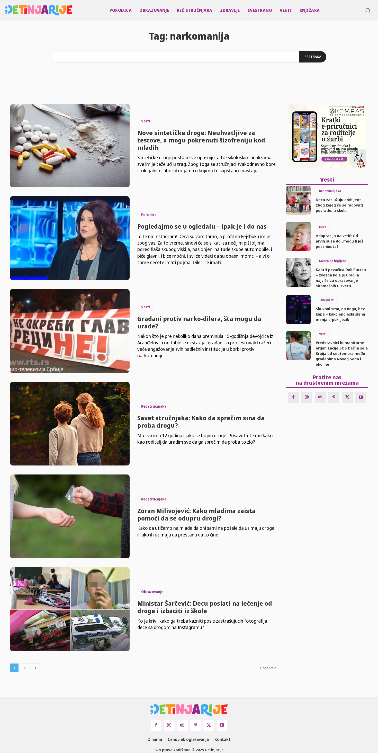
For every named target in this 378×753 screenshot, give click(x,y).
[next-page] (35, 668)
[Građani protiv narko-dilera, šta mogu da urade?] (70, 331)
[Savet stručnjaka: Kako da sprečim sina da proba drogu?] (70, 424)
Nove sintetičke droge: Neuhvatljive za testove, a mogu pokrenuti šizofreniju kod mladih (201, 140)
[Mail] (320, 397)
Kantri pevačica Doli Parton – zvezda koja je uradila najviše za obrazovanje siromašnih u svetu (341, 277)
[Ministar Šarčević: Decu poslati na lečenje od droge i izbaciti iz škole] (70, 609)
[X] (347, 397)
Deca (322, 227)
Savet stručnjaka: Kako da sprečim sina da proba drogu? (201, 421)
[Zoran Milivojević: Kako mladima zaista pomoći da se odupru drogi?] (70, 516)
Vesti (145, 121)
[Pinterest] (333, 397)
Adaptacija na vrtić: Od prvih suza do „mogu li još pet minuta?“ (339, 241)
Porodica (149, 214)
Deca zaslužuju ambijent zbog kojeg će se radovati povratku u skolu (339, 205)
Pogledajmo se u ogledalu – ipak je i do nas (202, 226)
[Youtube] (360, 397)
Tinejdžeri (327, 300)
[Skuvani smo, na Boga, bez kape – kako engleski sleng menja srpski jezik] (298, 309)
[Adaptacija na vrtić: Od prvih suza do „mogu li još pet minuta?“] (298, 236)
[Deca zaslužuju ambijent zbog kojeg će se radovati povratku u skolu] (298, 200)
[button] (368, 10)
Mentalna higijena (332, 261)
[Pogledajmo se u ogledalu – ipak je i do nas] (70, 238)
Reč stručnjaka (153, 406)
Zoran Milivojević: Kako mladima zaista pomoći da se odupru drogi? (196, 514)
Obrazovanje (152, 591)
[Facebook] (293, 397)
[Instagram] (306, 397)
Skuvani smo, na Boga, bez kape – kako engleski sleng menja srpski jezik (340, 314)
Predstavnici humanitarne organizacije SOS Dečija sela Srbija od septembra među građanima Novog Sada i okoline (342, 353)
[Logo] (6, 10)
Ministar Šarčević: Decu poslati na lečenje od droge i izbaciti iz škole (204, 607)
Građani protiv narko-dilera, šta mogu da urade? (199, 322)
